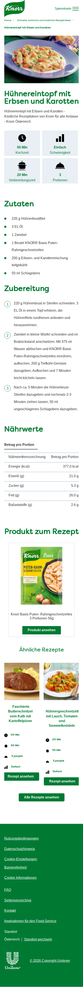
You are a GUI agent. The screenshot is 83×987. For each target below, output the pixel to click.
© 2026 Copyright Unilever (50, 960)
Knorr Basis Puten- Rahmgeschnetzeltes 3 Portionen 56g (41, 616)
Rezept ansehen (21, 776)
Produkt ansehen (42, 630)
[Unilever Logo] (12, 968)
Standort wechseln (38, 939)
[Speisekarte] (75, 8)
